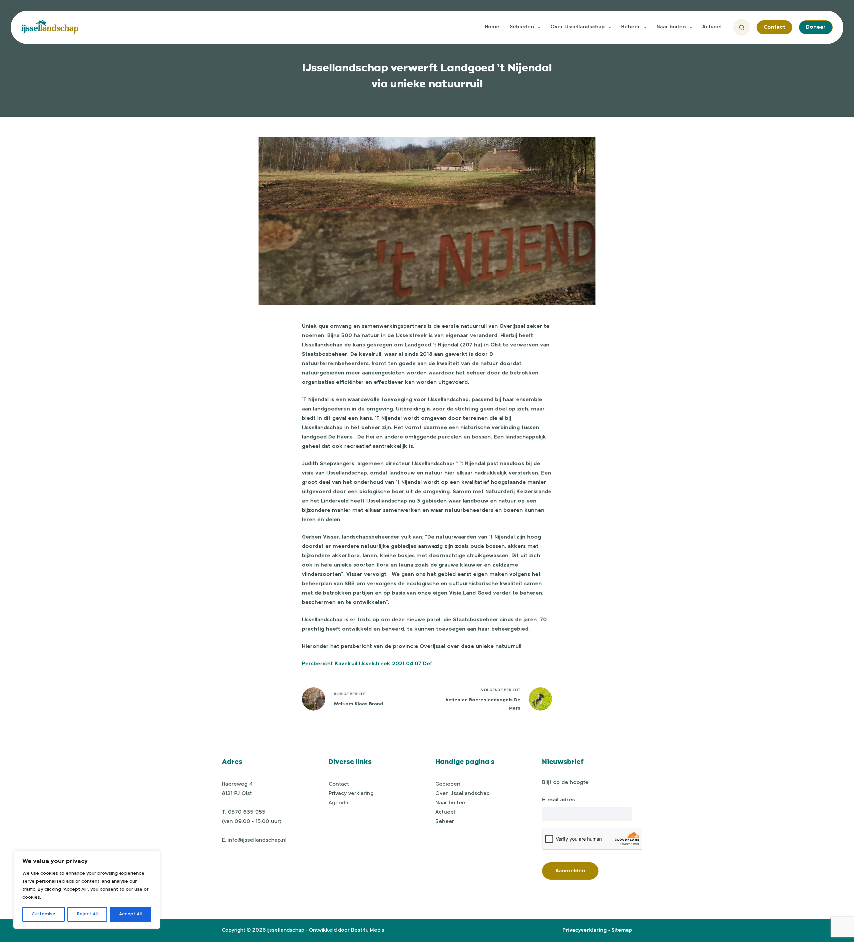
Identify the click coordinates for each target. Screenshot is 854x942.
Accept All (130, 914)
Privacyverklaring (584, 930)
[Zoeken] (741, 27)
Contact (774, 27)
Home (492, 27)
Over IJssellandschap (577, 27)
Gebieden (521, 27)
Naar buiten (671, 27)
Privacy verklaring (351, 793)
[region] (86, 890)
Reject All (87, 914)
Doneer (816, 27)
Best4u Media (367, 930)
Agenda (338, 803)
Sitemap (621, 930)
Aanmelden (570, 871)
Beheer (630, 27)
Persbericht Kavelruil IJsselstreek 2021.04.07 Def (367, 664)
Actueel (712, 27)
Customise (43, 914)
